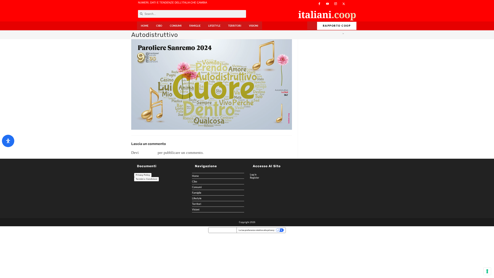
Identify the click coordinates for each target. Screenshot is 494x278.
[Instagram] (335, 4)
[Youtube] (327, 4)
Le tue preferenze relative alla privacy (256, 230)
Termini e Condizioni (146, 179)
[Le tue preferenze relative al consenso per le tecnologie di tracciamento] (487, 271)
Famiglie (194, 25)
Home (144, 25)
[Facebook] (319, 4)
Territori (234, 25)
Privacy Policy (143, 175)
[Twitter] (343, 4)
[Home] (340, 33)
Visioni (253, 25)
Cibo (159, 25)
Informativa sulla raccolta (222, 230)
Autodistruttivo (354, 33)
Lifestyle (214, 25)
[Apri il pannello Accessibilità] (8, 141)
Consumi (176, 25)
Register (254, 177)
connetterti (148, 152)
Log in (253, 174)
